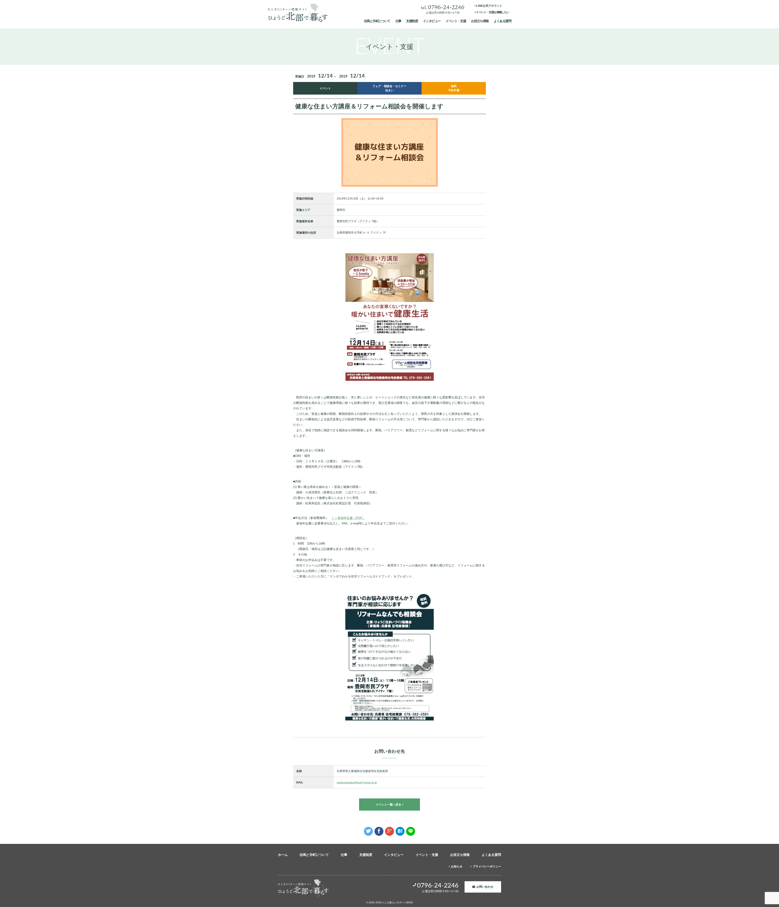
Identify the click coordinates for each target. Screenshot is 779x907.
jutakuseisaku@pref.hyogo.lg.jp (357, 782)
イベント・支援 (455, 21)
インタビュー (431, 21)
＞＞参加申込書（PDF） (348, 518)
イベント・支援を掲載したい (492, 12)
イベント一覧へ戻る (388, 804)
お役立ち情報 (479, 21)
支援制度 (412, 21)
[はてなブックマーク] (400, 831)
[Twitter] (368, 831)
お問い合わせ (484, 886)
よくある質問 (502, 21)
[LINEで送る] (410, 831)
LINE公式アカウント (489, 5)
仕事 (398, 21)
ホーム (283, 854)
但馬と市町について (377, 21)
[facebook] (378, 831)
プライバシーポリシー (487, 866)
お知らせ (456, 866)
